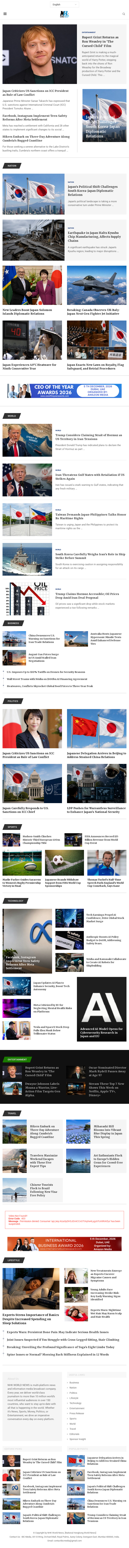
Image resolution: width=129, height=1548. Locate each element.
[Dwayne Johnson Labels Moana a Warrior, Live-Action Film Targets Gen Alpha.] (12, 1088)
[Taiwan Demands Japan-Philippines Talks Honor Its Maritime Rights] (27, 519)
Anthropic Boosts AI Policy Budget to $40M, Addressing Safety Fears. (103, 940)
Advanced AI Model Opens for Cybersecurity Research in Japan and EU (101, 1032)
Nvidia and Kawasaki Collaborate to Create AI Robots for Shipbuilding (106, 962)
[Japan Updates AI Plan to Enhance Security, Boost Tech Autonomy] (17, 986)
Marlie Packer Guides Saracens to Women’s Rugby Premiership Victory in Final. (22, 883)
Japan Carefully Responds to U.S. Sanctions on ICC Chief (26, 810)
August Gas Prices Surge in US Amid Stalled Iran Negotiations (44, 657)
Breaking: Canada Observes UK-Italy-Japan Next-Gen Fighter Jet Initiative (93, 311)
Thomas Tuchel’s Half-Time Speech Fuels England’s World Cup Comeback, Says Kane (105, 883)
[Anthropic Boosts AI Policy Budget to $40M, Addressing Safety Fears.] (69, 940)
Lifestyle (74, 1398)
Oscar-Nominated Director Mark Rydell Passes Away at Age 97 (107, 1071)
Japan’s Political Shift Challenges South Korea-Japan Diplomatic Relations (103, 126)
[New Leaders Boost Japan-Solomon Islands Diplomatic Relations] (32, 290)
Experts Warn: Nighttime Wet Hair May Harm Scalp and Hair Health (106, 1313)
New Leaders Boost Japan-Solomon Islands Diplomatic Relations (27, 311)
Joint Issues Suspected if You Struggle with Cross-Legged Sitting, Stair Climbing (63, 1339)
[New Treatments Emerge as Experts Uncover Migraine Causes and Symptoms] (76, 1275)
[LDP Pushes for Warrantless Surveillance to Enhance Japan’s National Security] (96, 789)
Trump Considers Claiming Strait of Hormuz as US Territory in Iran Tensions (106, 1518)
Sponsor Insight (78, 1439)
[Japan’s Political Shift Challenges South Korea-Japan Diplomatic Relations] (33, 194)
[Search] (123, 14)
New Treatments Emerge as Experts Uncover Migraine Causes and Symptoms (106, 1275)
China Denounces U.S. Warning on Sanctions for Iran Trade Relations (44, 639)
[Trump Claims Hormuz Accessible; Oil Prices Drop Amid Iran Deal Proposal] (27, 599)
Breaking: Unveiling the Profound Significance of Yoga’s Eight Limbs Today (60, 1347)
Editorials (74, 1434)
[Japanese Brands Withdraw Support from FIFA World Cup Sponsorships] (64, 869)
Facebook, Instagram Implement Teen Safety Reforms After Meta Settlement (23, 963)
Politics (73, 1393)
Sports (73, 1418)
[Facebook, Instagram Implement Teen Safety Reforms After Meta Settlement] (27, 941)
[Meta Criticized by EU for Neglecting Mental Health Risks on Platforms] (17, 1008)
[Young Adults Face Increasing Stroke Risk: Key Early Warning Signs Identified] (76, 1295)
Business (74, 1382)
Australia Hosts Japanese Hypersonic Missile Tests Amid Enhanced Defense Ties (106, 638)
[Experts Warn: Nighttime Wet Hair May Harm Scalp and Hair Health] (76, 1313)
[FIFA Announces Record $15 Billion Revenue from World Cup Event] (73, 840)
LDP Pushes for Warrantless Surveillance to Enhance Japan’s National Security (96, 810)
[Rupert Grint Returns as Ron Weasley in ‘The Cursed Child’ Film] (40, 54)
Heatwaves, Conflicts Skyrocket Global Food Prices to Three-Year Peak (50, 686)
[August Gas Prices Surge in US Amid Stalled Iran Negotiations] (14, 657)
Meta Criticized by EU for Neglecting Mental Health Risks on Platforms (52, 1008)
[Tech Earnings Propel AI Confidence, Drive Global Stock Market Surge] (69, 918)
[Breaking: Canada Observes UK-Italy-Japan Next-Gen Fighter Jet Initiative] (96, 290)
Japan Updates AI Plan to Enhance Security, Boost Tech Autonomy (51, 986)
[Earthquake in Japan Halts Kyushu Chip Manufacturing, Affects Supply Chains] (33, 240)
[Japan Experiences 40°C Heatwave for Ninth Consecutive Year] (32, 345)
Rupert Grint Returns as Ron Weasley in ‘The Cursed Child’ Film (100, 41)
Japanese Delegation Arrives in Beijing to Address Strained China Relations (96, 755)
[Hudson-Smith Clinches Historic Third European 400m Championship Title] (11, 840)
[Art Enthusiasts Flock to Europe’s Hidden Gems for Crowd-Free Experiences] (78, 1161)
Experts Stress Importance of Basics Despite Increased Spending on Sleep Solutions (31, 1319)
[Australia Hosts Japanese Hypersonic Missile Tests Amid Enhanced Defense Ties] (76, 639)
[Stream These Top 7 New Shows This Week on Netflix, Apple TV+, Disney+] (75, 1088)
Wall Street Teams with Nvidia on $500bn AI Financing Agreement (47, 679)
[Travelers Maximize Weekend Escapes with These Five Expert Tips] (15, 1161)
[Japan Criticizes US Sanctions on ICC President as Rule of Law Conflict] (32, 734)
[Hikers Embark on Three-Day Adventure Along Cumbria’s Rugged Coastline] (15, 1132)
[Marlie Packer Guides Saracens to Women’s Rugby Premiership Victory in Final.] (22, 869)
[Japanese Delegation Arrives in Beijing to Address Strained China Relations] (96, 734)
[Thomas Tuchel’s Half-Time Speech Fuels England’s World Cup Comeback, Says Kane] (106, 869)
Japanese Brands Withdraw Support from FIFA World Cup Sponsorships (63, 883)
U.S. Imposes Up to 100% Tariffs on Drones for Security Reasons (46, 672)
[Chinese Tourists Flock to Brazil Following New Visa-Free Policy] (15, 1190)
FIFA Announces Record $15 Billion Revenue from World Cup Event (101, 840)
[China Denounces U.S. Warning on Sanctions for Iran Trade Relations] (14, 639)
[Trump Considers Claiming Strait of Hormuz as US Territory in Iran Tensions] (27, 440)
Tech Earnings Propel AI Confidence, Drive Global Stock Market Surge (105, 918)
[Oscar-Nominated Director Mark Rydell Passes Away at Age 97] (75, 1072)
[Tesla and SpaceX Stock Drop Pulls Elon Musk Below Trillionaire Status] (17, 1030)
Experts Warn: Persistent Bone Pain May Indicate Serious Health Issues (58, 1332)
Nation (73, 1387)
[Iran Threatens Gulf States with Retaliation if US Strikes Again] (27, 480)
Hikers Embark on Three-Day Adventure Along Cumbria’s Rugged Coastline (39, 1503)
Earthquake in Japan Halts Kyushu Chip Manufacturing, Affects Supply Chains (94, 237)
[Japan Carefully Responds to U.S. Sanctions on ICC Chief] (32, 789)
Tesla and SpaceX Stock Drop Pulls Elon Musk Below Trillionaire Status (51, 1030)
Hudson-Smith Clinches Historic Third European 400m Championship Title (41, 840)
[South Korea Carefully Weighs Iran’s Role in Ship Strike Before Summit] (27, 559)
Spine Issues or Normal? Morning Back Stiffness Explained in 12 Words (58, 1354)
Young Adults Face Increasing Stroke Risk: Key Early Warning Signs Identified (105, 1294)
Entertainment (77, 1408)
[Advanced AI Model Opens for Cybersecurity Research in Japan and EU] (101, 1009)
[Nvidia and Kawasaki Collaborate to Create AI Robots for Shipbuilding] (69, 962)
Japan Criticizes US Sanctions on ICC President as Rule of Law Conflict (28, 755)
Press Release (77, 1413)
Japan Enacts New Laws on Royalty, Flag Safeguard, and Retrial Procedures (95, 366)
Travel (73, 1429)
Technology (75, 1403)
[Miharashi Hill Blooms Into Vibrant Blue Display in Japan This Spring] (78, 1132)
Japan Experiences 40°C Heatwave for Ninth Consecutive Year (29, 366)
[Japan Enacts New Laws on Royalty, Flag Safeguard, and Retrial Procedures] (96, 345)
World (73, 1423)
